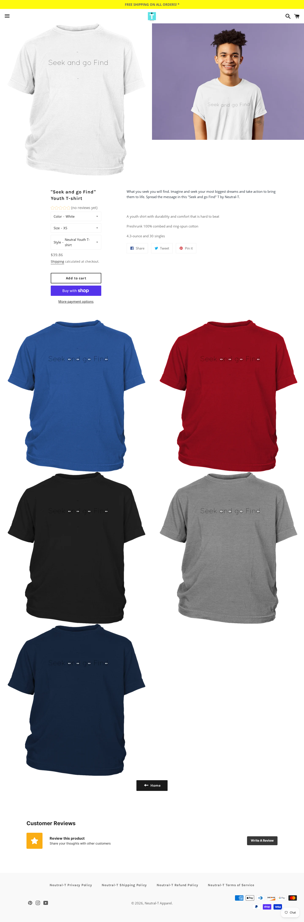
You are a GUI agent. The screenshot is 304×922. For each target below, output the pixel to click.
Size (57, 228)
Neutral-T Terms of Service (231, 885)
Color (58, 216)
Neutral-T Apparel (158, 903)
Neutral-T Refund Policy (177, 885)
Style (57, 242)
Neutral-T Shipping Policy (124, 885)
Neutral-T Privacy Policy (71, 885)
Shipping (57, 261)
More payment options (75, 301)
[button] (74, 208)
